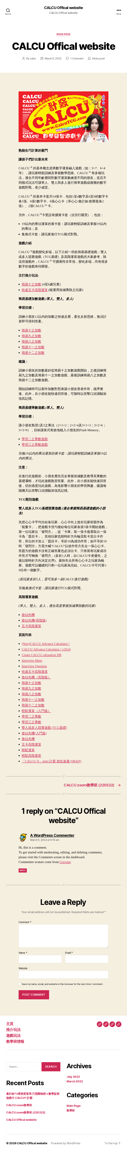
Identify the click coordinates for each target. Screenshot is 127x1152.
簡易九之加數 (31, 336)
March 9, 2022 (53, 58)
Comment (25, 922)
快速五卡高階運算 (35, 290)
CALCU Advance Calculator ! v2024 (46, 649)
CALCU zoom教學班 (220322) (25, 1112)
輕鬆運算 (28, 750)
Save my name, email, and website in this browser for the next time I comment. (62, 984)
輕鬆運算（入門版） (36, 711)
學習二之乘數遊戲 (35, 439)
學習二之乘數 (31, 716)
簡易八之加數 (31, 341)
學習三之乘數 (31, 722)
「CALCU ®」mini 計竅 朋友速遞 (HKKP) (51, 761)
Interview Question (34, 666)
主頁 (9, 1023)
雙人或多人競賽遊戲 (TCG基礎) (44, 728)
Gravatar (65, 862)
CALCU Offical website (63, 8)
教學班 (71, 1110)
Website (23, 968)
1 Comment (76, 58)
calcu (33, 58)
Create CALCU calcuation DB (41, 655)
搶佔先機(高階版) (34, 620)
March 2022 (75, 1081)
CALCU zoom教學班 (19, 1105)
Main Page (63, 34)
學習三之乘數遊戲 (35, 445)
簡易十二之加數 (33, 353)
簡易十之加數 (31, 284)
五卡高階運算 (31, 626)
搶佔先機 (28, 615)
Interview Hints (32, 660)
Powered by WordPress (65, 1143)
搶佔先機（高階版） (36, 677)
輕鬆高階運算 (31, 756)
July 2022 (73, 1076)
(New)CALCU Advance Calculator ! (46, 644)
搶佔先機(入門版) (34, 733)
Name (23, 952)
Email (69, 952)
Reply (23, 870)
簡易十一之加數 (33, 347)
